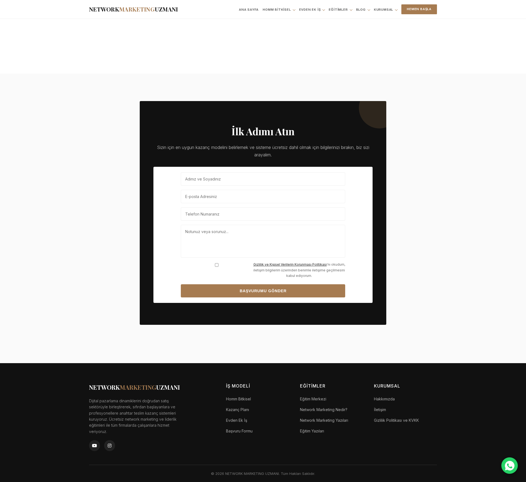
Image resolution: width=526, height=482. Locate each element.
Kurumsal (383, 10)
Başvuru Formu (239, 431)
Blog (361, 10)
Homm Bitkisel (277, 10)
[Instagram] (109, 445)
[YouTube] (94, 445)
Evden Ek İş (310, 10)
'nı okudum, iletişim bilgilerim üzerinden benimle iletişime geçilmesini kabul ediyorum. (299, 270)
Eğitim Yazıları (312, 431)
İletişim (380, 409)
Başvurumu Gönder (263, 291)
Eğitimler (338, 10)
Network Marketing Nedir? (323, 409)
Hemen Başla (419, 9)
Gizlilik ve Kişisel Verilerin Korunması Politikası (290, 264)
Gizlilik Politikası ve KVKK (396, 420)
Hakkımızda (384, 399)
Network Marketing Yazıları (324, 420)
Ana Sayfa (249, 10)
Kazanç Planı (237, 409)
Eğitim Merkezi (313, 399)
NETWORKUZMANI (133, 9)
